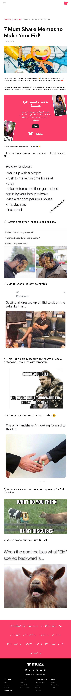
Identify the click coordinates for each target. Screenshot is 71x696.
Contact (38, 687)
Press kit (7, 687)
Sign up (22, 682)
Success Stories (25, 687)
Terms (53, 682)
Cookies (53, 687)
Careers (6, 685)
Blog (5, 682)
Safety (37, 685)
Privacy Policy (55, 685)
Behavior (38, 690)
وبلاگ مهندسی (8, 690)
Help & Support (40, 682)
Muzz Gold (23, 685)
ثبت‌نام (35, 126)
